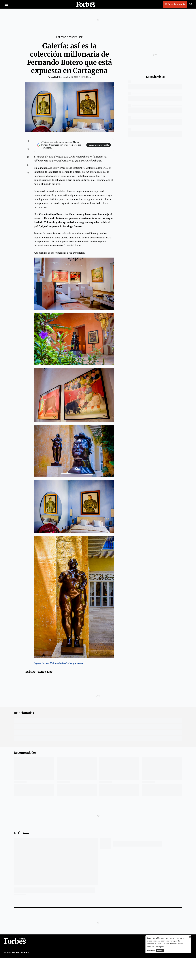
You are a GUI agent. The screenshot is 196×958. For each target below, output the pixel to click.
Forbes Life (75, 37)
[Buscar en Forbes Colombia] (190, 4)
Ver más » (151, 950)
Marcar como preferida (99, 145)
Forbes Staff (53, 77)
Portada (61, 37)
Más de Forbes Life (39, 672)
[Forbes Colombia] (86, 4)
